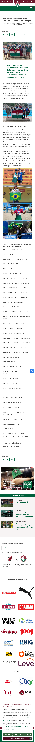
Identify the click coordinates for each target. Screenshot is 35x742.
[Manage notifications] (30, 738)
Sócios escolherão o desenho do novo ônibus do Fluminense (24, 515)
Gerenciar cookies (17, 738)
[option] (17, 559)
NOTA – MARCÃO (22, 502)
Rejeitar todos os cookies (23, 734)
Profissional (6, 548)
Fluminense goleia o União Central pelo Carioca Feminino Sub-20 (24, 527)
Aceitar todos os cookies (8, 734)
